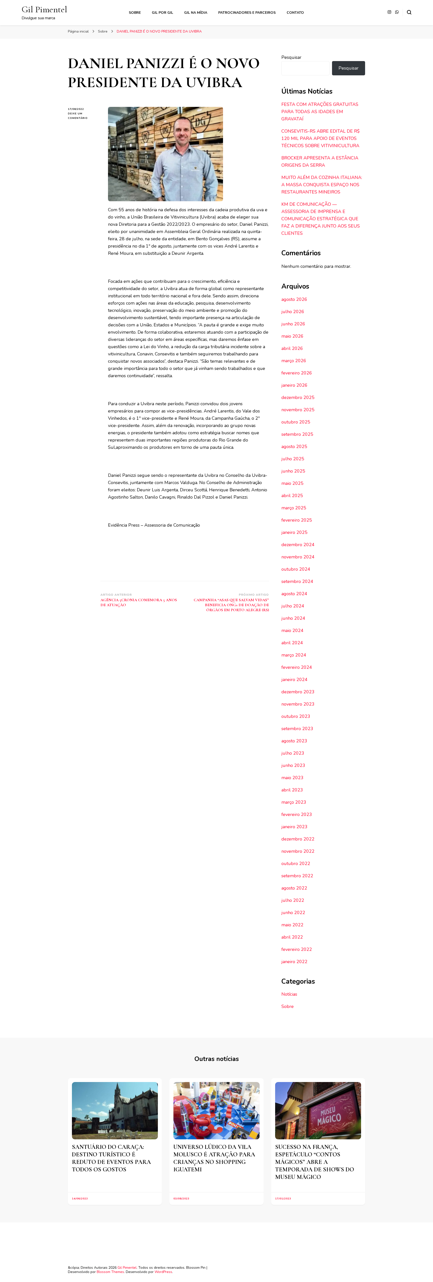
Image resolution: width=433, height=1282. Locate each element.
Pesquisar (291, 57)
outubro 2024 (295, 569)
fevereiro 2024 (296, 667)
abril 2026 (292, 348)
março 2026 (293, 361)
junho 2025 (293, 471)
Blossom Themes (110, 1271)
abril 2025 (292, 496)
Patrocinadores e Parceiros (247, 12)
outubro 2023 (295, 716)
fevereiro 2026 (296, 373)
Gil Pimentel (44, 9)
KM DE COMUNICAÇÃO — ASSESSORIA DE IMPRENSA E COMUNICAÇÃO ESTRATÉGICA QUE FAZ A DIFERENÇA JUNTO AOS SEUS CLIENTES (320, 218)
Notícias (289, 994)
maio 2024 (292, 630)
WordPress (163, 1271)
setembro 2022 (297, 876)
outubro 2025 (295, 422)
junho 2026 (293, 324)
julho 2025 (292, 459)
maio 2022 (292, 925)
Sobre (135, 12)
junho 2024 (293, 618)
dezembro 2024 (297, 545)
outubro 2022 (295, 864)
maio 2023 (292, 778)
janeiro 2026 (294, 385)
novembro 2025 (297, 410)
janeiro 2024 (294, 680)
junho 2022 (293, 913)
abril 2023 (292, 790)
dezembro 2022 (297, 839)
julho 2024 (292, 606)
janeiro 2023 (294, 827)
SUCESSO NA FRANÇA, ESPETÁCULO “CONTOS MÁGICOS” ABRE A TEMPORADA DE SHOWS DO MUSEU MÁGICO (314, 1162)
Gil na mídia (195, 12)
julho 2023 (292, 753)
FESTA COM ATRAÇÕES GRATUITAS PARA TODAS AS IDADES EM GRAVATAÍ (319, 111)
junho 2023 (293, 765)
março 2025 (293, 508)
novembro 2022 (297, 851)
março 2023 (293, 802)
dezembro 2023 (297, 692)
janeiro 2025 (294, 532)
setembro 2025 (297, 434)
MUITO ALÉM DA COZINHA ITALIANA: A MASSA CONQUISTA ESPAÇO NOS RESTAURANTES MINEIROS (321, 184)
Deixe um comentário (84, 116)
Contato (295, 12)
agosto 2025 (294, 447)
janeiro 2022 (294, 962)
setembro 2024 (297, 581)
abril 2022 (292, 937)
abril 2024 (292, 643)
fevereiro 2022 (296, 949)
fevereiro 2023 (296, 814)
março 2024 (293, 655)
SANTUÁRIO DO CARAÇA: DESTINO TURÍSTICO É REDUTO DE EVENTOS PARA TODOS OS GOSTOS (111, 1158)
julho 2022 (292, 900)
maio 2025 (292, 483)
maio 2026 (292, 336)
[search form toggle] (409, 12)
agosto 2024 (294, 594)
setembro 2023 (297, 729)
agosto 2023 (294, 741)
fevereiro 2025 (296, 520)
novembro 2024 (297, 557)
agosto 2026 (294, 299)
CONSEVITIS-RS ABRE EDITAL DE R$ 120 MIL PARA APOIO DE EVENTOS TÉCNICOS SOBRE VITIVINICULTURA (320, 138)
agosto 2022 (294, 888)
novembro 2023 (297, 704)
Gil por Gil (162, 12)
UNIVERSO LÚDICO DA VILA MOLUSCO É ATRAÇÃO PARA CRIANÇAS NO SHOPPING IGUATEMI (214, 1158)
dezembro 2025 (297, 397)
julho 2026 (292, 312)
